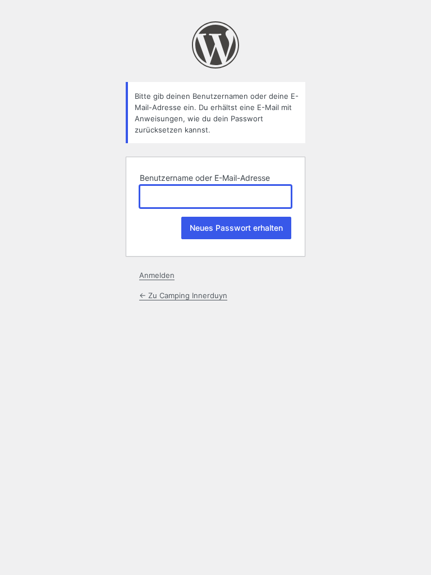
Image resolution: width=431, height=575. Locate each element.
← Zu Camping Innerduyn (183, 295)
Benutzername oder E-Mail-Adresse (205, 177)
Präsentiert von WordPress (215, 45)
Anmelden (157, 275)
